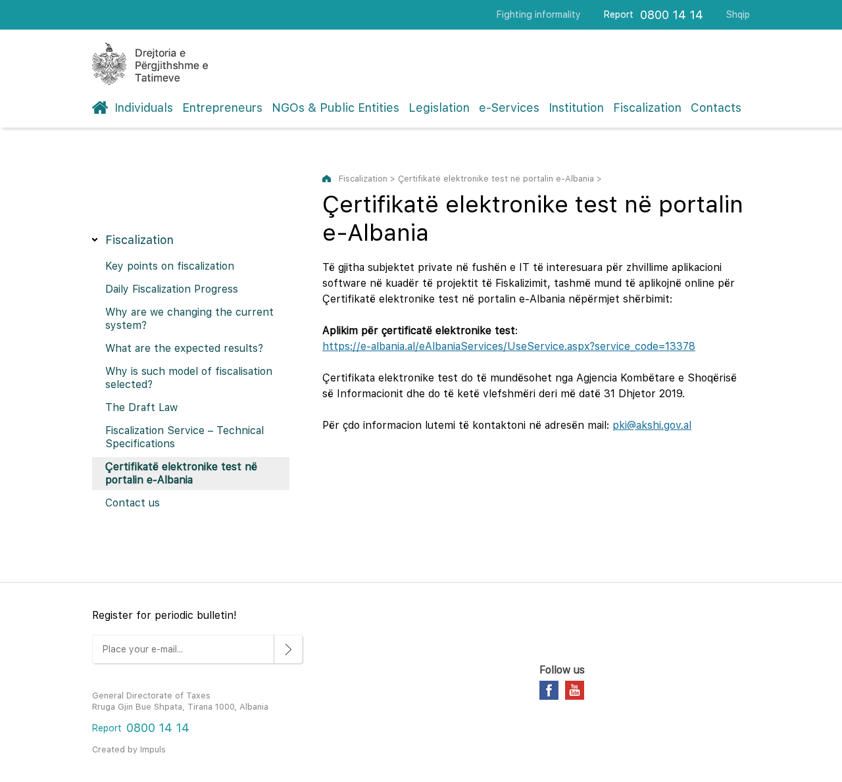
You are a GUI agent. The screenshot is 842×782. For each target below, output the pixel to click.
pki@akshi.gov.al (651, 425)
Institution (576, 107)
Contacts (716, 107)
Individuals (143, 107)
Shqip (738, 14)
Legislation (439, 107)
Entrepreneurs (222, 107)
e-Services (509, 107)
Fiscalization (647, 107)
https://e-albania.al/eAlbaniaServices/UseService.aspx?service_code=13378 (508, 346)
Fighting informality (539, 14)
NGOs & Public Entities (335, 107)
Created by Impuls (129, 749)
